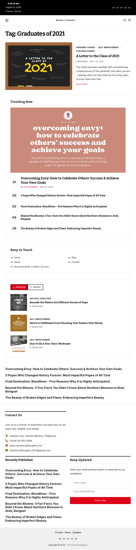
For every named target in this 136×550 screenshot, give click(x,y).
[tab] (19, 287)
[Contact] (125, 7)
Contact (59, 532)
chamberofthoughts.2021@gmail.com (30, 450)
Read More (82, 84)
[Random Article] (124, 20)
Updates (76, 532)
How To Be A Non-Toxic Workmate (50, 343)
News (68, 532)
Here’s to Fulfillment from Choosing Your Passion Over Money (66, 323)
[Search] (129, 20)
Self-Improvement (108, 47)
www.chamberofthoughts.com (25, 445)
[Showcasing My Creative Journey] (129, 7)
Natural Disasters (40, 298)
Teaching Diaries (85, 51)
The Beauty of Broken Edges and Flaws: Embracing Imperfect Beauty (61, 228)
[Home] (113, 7)
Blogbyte (83, 545)
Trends (9, 11)
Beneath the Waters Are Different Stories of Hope (59, 302)
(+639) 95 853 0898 (20, 440)
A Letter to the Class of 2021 (97, 56)
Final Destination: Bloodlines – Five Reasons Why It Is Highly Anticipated (64, 206)
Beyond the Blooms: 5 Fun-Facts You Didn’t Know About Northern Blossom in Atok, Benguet (65, 389)
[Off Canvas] (7, 20)
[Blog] (117, 7)
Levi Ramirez (31, 187)
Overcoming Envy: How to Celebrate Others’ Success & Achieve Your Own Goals (63, 369)
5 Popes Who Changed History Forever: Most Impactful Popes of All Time (63, 195)
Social (17, 11)
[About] (121, 7)
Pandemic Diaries (85, 47)
